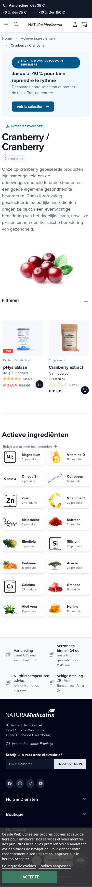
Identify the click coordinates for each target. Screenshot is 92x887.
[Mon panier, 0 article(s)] (84, 24)
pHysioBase (15, 367)
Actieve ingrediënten (38, 38)
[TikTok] (30, 783)
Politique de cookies (19, 865)
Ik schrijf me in (70, 764)
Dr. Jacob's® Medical (16, 360)
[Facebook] (9, 783)
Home (7, 38)
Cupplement (57, 360)
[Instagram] (20, 783)
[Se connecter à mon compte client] (74, 24)
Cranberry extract (66, 370)
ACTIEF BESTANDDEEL (27, 126)
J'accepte (29, 877)
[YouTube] (40, 783)
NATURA (45, 24)
